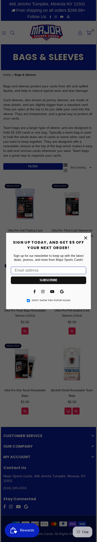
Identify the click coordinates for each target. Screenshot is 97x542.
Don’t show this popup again (51, 300)
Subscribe (48, 280)
